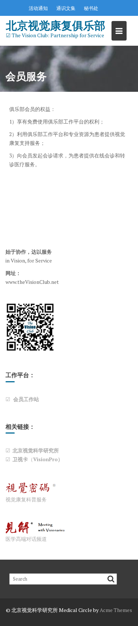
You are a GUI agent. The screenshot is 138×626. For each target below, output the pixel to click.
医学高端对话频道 (26, 538)
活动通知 (38, 8)
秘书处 (91, 8)
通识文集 (65, 8)
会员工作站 (24, 399)
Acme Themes (116, 609)
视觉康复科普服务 (26, 499)
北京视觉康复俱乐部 (55, 25)
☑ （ (34, 459)
